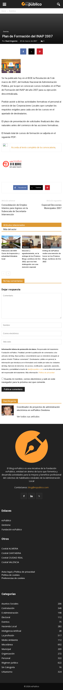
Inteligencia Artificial (11, 630)
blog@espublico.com (38, 487)
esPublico (6, 520)
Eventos (6, 31)
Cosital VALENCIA (10, 562)
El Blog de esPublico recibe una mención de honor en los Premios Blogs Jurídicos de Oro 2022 (52, 256)
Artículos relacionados (14, 225)
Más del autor (10, 229)
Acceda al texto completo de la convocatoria (33, 147)
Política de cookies (11, 575)
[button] (58, 4)
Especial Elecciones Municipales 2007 (51, 207)
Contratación (8, 608)
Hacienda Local (9, 626)
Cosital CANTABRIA (11, 553)
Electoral (6, 617)
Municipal (6, 649)
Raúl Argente (11, 41)
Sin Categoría (8, 667)
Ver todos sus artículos (28, 416)
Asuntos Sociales (10, 603)
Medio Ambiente (10, 640)
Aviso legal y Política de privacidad (18, 572)
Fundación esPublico (12, 529)
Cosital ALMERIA (10, 548)
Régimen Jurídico (10, 662)
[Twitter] (39, 496)
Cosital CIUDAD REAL (12, 557)
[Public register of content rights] (31, 163)
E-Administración (10, 612)
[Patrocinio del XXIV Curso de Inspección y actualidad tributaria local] (11, 242)
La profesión (8, 635)
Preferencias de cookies (13, 578)
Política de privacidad (46, 372)
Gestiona (6, 524)
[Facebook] (24, 496)
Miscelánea (7, 644)
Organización (8, 653)
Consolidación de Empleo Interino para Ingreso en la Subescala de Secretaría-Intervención (15, 210)
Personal (6, 658)
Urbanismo (7, 671)
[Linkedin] (31, 496)
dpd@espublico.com (35, 369)
